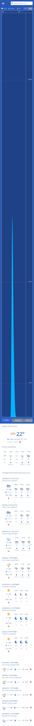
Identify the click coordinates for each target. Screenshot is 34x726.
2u (25, 8)
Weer (27, 420)
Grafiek (6, 420)
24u (30, 8)
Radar (17, 420)
